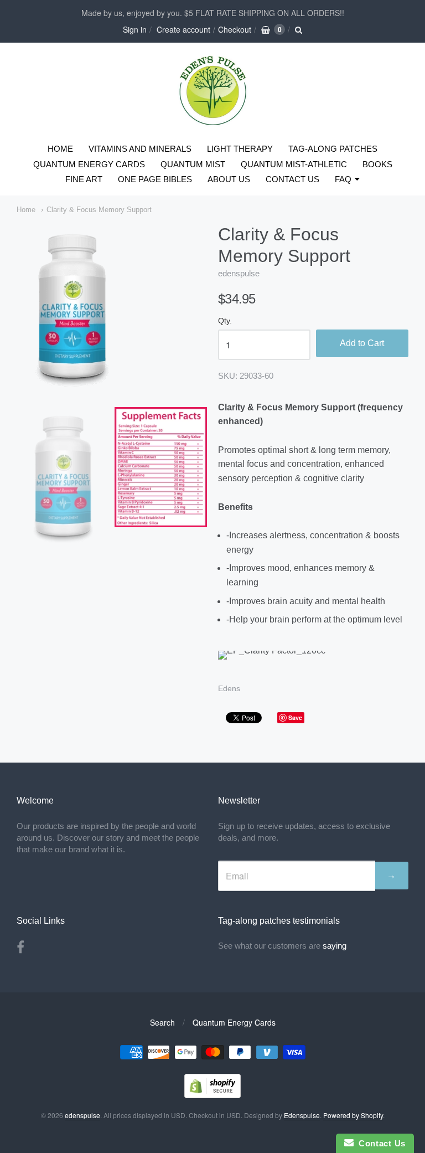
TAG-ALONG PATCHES (332, 148)
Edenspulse (302, 1115)
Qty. (225, 321)
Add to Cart (362, 343)
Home (26, 209)
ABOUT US (229, 179)
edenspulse (239, 273)
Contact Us (380, 1143)
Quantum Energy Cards (234, 1022)
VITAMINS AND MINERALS (140, 148)
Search (162, 1022)
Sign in (135, 29)
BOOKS (377, 164)
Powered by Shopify (353, 1115)
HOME (60, 148)
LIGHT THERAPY (240, 148)
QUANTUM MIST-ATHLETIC (294, 164)
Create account (183, 29)
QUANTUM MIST (192, 164)
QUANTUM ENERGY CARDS (89, 164)
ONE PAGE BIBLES (155, 179)
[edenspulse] (213, 123)
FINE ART (83, 179)
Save (295, 717)
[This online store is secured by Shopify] (212, 1094)
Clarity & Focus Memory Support (99, 209)
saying (336, 945)
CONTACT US (292, 179)
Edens (229, 688)
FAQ (343, 179)
